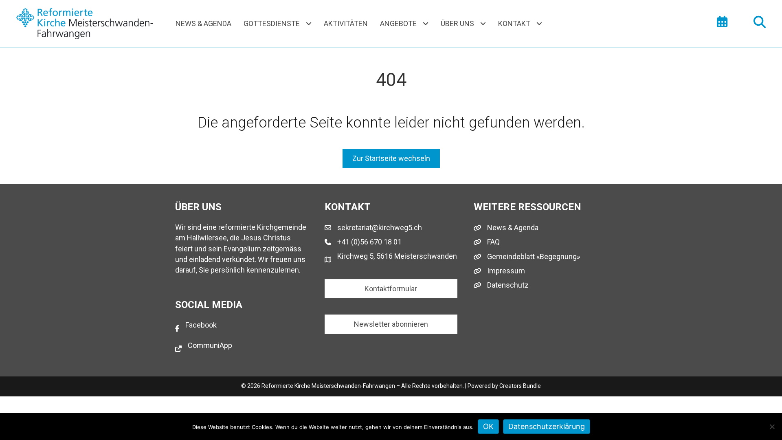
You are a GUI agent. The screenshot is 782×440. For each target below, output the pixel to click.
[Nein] (772, 426)
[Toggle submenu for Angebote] (425, 23)
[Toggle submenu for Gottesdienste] (308, 23)
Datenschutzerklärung (546, 426)
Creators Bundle (520, 386)
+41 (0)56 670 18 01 (369, 242)
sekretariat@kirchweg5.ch (379, 227)
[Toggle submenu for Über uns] (483, 23)
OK (488, 426)
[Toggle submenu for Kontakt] (539, 23)
